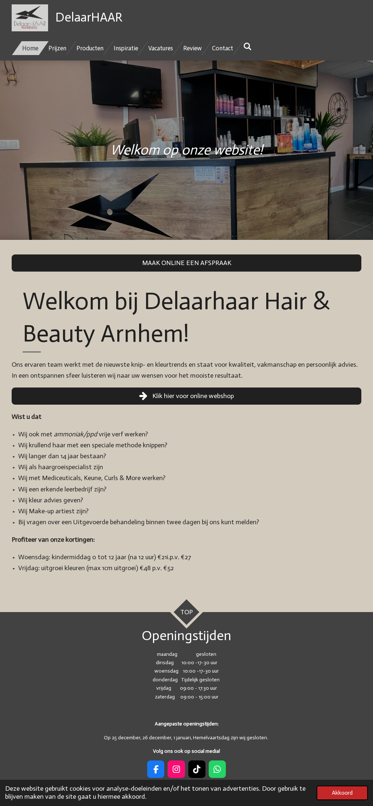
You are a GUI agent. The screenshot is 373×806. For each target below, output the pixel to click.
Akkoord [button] (342, 792)
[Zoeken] (247, 46)
